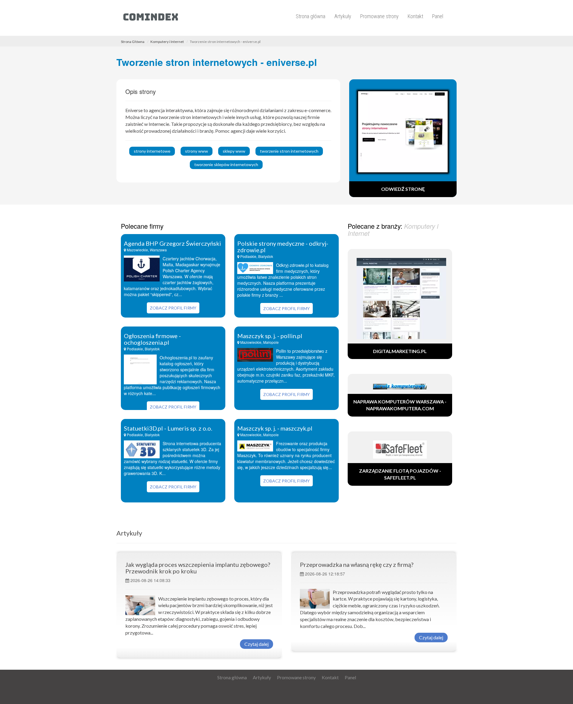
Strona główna (310, 16)
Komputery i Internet (167, 41)
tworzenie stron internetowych (289, 151)
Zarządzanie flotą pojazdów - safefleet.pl (400, 474)
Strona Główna (132, 41)
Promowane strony (379, 16)
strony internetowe (152, 151)
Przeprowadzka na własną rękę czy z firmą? (356, 564)
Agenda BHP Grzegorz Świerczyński (172, 243)
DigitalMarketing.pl (400, 351)
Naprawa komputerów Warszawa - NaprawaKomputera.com (399, 405)
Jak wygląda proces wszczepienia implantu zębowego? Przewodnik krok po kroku (197, 568)
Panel (437, 16)
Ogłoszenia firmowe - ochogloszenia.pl (152, 339)
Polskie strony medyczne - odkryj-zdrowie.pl (282, 246)
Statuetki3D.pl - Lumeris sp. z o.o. (168, 428)
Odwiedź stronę (403, 189)
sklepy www (234, 151)
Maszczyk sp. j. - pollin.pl (269, 335)
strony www (196, 151)
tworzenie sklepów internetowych (226, 164)
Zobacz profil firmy (173, 307)
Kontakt (415, 16)
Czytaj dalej (256, 644)
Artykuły (342, 16)
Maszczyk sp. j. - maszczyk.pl (274, 428)
